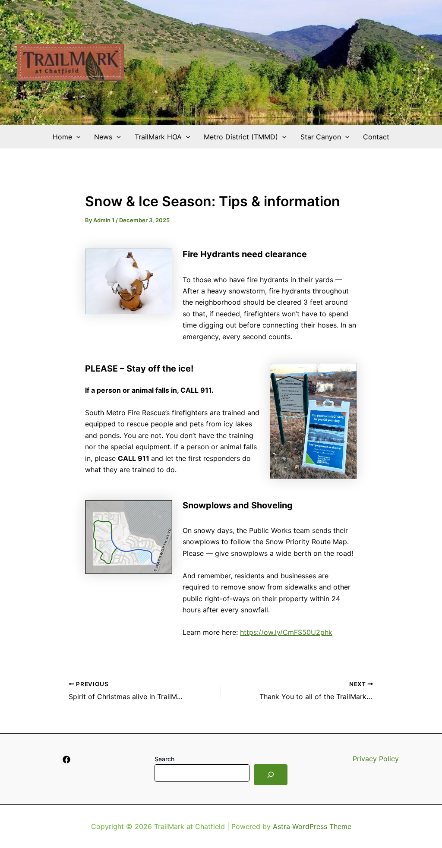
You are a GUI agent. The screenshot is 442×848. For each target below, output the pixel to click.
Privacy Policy (376, 758)
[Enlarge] (161, 259)
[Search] (270, 774)
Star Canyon (320, 136)
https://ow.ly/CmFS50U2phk (286, 632)
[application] (76, 136)
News (103, 136)
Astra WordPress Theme (312, 826)
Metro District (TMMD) (241, 136)
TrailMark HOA (158, 136)
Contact (376, 136)
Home (62, 136)
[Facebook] (66, 759)
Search (164, 759)
